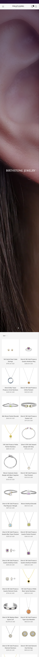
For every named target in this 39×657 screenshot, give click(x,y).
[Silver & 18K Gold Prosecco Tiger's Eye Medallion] (28, 605)
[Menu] (3, 6)
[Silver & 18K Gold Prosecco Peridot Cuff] (28, 404)
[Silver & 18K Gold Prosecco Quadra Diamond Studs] (10, 577)
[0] (32, 6)
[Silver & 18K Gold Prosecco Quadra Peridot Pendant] (28, 520)
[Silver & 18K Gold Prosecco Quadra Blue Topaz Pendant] (10, 520)
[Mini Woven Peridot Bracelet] (10, 404)
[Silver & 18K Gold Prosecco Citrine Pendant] (28, 376)
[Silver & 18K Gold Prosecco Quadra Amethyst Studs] (10, 549)
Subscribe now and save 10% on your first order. (19, 1)
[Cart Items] (36, 6)
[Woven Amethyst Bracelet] (28, 492)
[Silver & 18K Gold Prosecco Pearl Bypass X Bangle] (10, 492)
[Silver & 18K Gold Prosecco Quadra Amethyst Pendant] (28, 549)
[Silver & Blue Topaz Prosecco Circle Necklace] (10, 376)
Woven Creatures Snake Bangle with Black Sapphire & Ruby (10, 475)
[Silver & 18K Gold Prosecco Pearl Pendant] (28, 461)
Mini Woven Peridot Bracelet (10, 416)
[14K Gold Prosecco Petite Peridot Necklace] (10, 433)
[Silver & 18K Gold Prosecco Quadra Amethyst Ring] (28, 347)
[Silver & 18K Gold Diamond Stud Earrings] (28, 634)
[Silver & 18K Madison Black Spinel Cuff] (10, 605)
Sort (4, 335)
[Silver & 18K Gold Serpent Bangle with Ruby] (28, 433)
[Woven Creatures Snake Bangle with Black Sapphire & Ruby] (10, 461)
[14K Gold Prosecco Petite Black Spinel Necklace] (28, 577)
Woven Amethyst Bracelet (28, 503)
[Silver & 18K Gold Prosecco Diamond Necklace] (10, 634)
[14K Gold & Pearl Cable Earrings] (10, 347)
